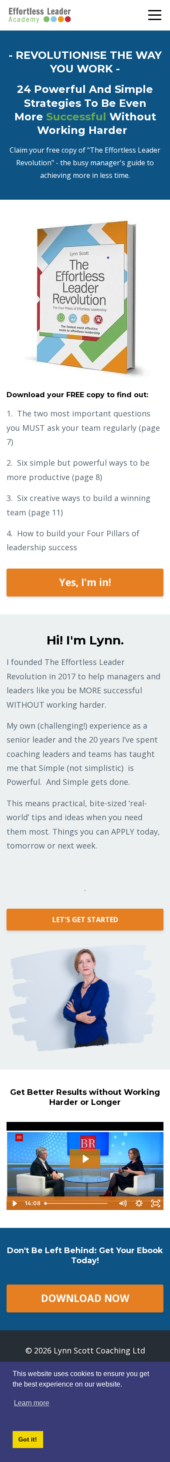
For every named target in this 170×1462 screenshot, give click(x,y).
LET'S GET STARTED (85, 919)
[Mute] (122, 1203)
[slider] (77, 1203)
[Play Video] (14, 1203)
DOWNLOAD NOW (85, 1298)
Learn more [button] (31, 1403)
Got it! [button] (27, 1439)
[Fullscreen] (155, 1203)
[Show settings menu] (139, 1203)
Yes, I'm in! (85, 582)
